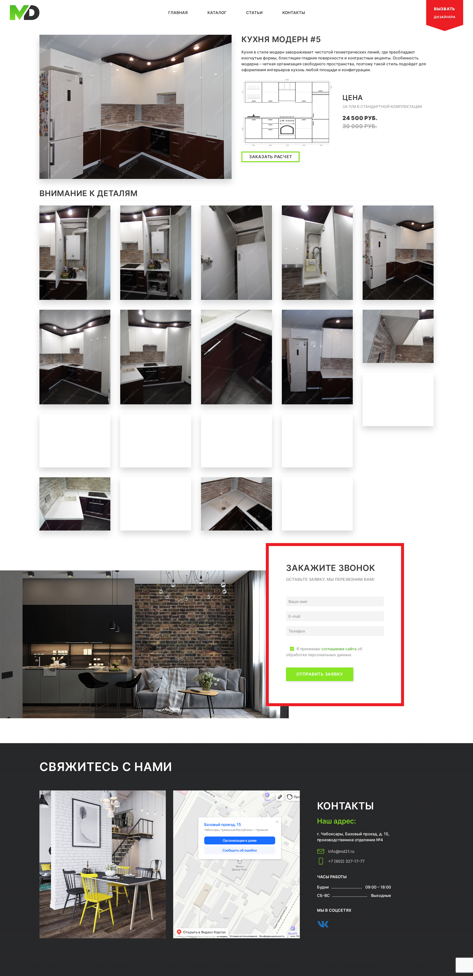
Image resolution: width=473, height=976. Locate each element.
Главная (178, 12)
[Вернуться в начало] (24, 12)
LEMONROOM (182, 955)
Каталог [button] (216, 12)
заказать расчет (270, 156)
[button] (135, 107)
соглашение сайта (338, 648)
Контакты (293, 12)
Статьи (254, 12)
